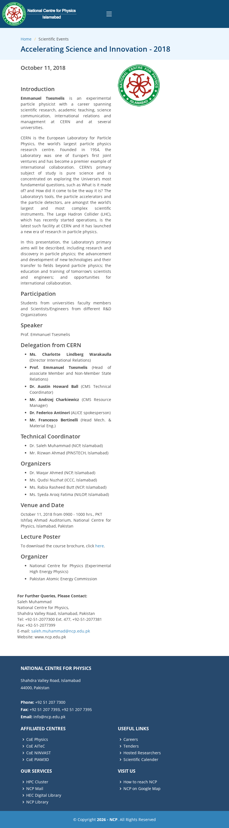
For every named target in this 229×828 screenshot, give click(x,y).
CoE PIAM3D (37, 760)
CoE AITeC (35, 746)
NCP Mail (34, 789)
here (99, 545)
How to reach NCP (140, 782)
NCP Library (37, 802)
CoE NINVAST (38, 753)
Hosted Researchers (142, 753)
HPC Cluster (37, 782)
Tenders (131, 746)
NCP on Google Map (142, 789)
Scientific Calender (140, 760)
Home (26, 39)
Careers (130, 739)
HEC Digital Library (43, 795)
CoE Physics (37, 739)
